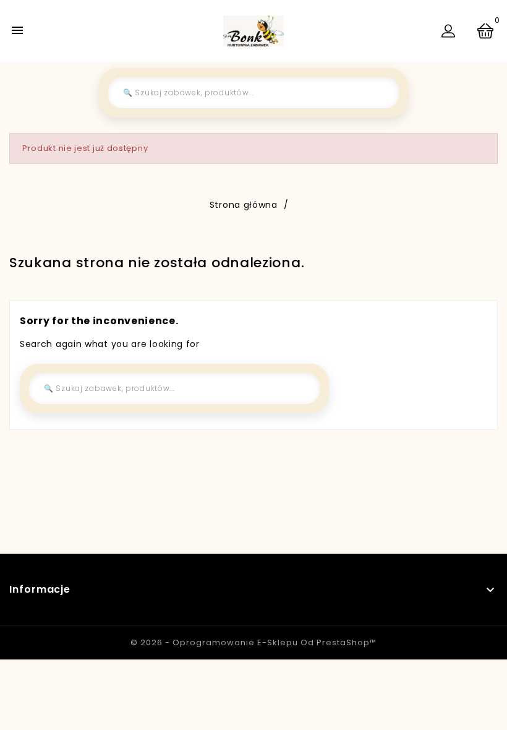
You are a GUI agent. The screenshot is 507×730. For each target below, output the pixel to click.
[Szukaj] (380, 92)
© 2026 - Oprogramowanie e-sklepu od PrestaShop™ (253, 642)
